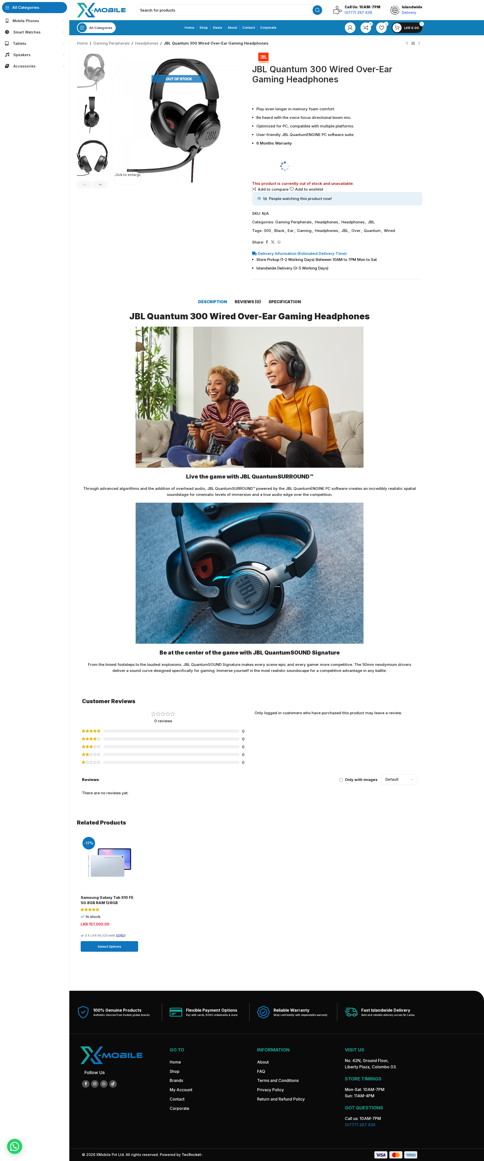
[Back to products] (413, 44)
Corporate (179, 1108)
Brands (176, 1080)
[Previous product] (407, 44)
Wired (389, 230)
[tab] (212, 301)
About (263, 1062)
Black (279, 230)
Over (355, 230)
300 (267, 230)
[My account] (350, 28)
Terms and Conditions (278, 1080)
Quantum (372, 230)
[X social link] (272, 242)
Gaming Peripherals (111, 43)
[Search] (317, 10)
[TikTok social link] (113, 1084)
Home (82, 43)
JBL (371, 222)
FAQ (261, 1071)
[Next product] (419, 44)
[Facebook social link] (266, 242)
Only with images (361, 779)
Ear (291, 230)
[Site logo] (101, 9)
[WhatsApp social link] (279, 242)
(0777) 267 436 (360, 1125)
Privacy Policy (270, 1089)
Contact (177, 1099)
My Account (181, 1089)
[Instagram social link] (95, 1084)
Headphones (146, 43)
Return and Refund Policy (281, 1099)
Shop (174, 1071)
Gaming (304, 230)
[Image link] (111, 1054)
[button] (84, 184)
